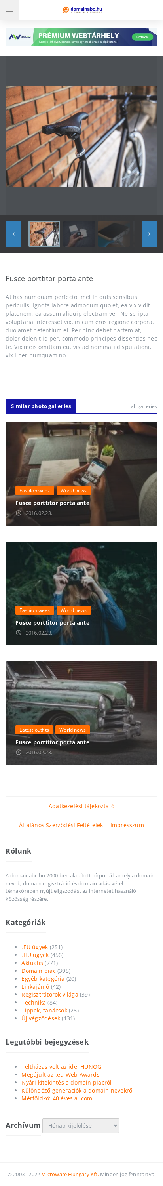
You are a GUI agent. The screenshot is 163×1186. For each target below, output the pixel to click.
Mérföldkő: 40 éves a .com (56, 1098)
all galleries (144, 406)
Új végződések (40, 1018)
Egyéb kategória (42, 978)
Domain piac (38, 970)
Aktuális (32, 963)
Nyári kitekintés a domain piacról (66, 1082)
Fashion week (34, 490)
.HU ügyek (35, 955)
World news (74, 490)
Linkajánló (35, 986)
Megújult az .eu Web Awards (60, 1074)
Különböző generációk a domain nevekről (77, 1090)
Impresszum (127, 825)
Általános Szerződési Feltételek (61, 825)
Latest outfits (34, 729)
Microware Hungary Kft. (70, 1174)
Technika (33, 1002)
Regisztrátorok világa (49, 994)
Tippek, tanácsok (44, 1010)
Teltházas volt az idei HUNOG (61, 1066)
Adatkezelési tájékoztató (81, 806)
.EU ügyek (34, 947)
